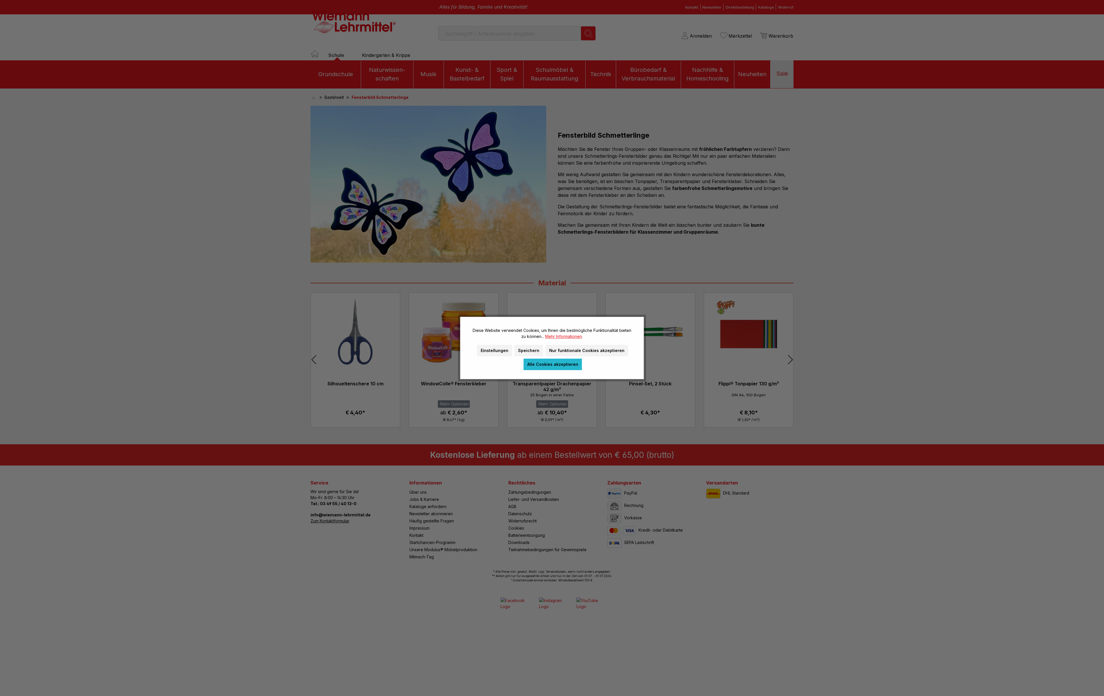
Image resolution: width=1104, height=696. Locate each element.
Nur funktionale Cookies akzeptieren (586, 350)
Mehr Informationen (563, 336)
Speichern (528, 350)
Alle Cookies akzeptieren (552, 364)
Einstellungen (494, 350)
